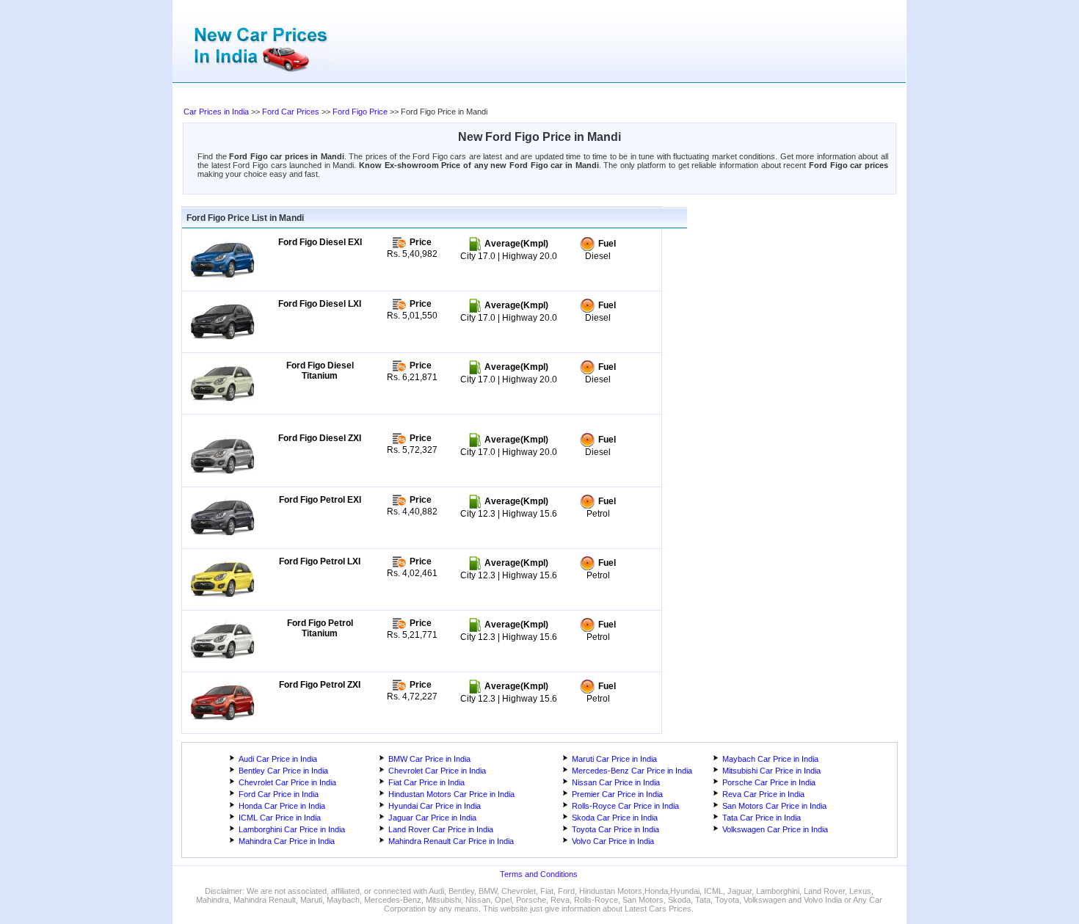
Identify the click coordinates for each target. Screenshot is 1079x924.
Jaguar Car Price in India (432, 817)
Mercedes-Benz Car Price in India (632, 770)
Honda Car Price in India (282, 805)
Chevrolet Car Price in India (437, 770)
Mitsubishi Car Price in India (771, 770)
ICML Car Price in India (280, 817)
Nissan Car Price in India (616, 782)
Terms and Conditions (539, 874)
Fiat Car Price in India (426, 782)
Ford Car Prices (290, 111)
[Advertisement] (477, 95)
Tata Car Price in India (761, 817)
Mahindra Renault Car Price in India (451, 841)
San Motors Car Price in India (774, 805)
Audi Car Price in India (278, 758)
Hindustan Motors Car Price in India (451, 794)
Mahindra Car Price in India (287, 841)
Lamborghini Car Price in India (292, 829)
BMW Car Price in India (429, 758)
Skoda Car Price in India (615, 817)
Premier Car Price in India (617, 794)
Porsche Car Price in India (768, 782)
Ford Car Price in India (279, 794)
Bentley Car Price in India (283, 770)
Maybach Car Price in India (770, 758)
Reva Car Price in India (763, 794)
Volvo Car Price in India (613, 841)
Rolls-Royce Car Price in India (625, 805)
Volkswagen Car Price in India (775, 829)
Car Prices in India (216, 111)
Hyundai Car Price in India (434, 805)
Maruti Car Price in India (614, 758)
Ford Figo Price (360, 111)
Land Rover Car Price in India (440, 829)
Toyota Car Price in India (615, 829)
